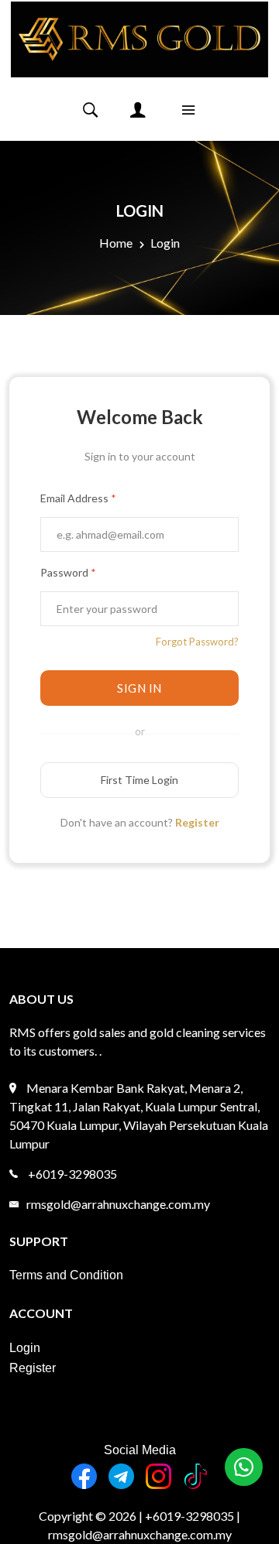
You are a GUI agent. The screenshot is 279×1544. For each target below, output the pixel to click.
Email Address (78, 498)
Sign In (139, 688)
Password (68, 572)
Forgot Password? (197, 641)
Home (116, 242)
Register (197, 822)
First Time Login (139, 779)
